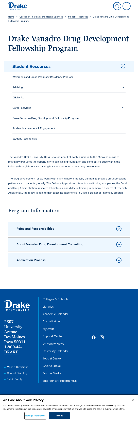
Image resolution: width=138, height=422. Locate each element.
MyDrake (49, 329)
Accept (59, 415)
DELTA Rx (18, 97)
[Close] (132, 400)
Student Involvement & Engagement (33, 128)
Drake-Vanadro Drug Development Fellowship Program (45, 118)
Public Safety (14, 379)
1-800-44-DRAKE (13, 349)
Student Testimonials (24, 139)
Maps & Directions (17, 367)
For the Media (52, 373)
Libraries (48, 306)
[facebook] (94, 337)
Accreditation (51, 321)
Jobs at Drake (52, 358)
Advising (17, 87)
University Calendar (55, 351)
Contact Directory (17, 373)
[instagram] (102, 337)
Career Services (21, 108)
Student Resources (78, 17)
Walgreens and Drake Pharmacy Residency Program (42, 77)
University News (53, 343)
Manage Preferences (35, 415)
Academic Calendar (55, 314)
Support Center (53, 336)
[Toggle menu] (126, 6)
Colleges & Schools (55, 299)
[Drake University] (17, 6)
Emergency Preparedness (60, 381)
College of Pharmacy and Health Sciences (41, 17)
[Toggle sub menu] (123, 87)
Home (11, 17)
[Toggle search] (117, 6)
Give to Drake (52, 366)
